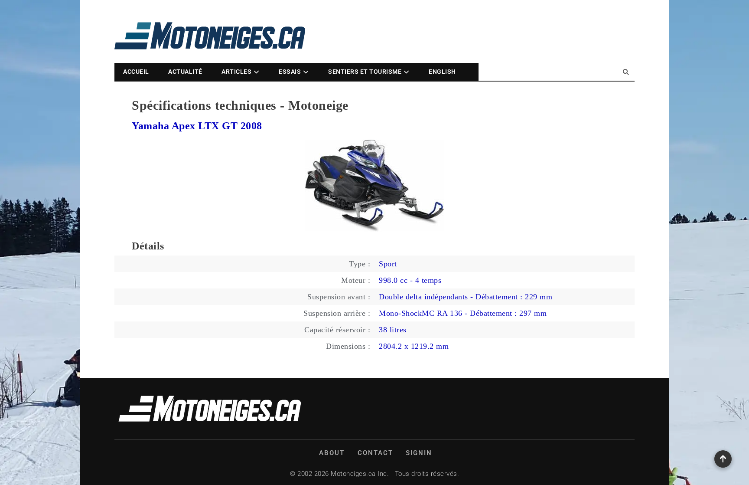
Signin (419, 453)
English (442, 71)
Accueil (136, 71)
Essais (290, 71)
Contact (375, 453)
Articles (236, 71)
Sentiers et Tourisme (364, 71)
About (332, 453)
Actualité (185, 71)
